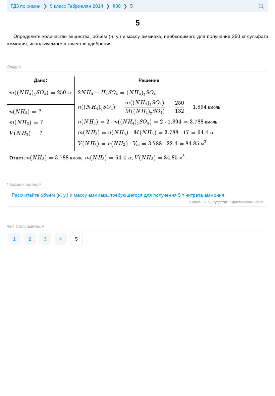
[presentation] (54, 157)
